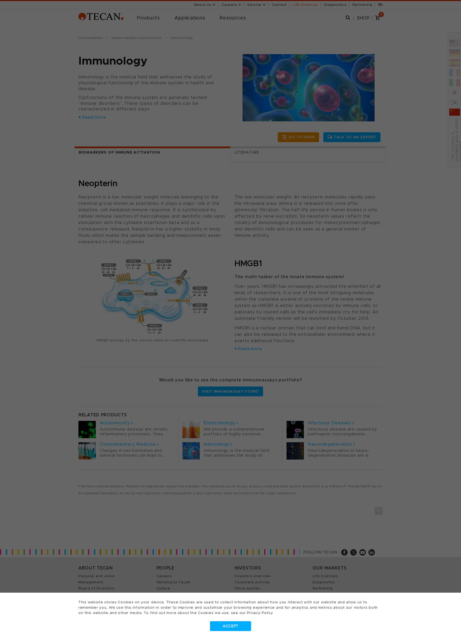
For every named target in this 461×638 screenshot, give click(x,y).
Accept (230, 626)
